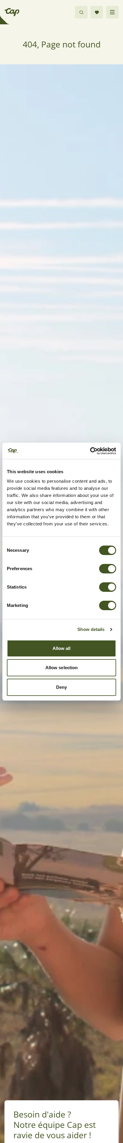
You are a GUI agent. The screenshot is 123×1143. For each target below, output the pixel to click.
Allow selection (61, 667)
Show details (90, 629)
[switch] (107, 568)
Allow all (62, 648)
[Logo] (11, 12)
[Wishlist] (96, 12)
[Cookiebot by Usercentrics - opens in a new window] (90, 451)
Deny (61, 687)
